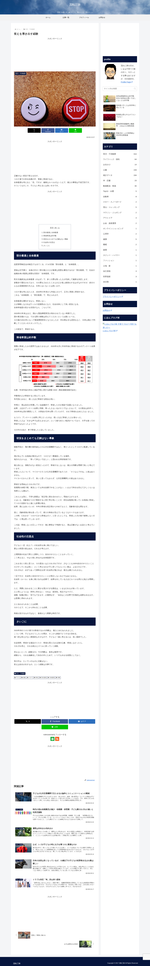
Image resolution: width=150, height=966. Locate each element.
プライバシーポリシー (112, 297)
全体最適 (51, 677)
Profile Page (126, 82)
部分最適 (43, 677)
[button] (135, 88)
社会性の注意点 (49, 242)
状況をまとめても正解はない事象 (55, 239)
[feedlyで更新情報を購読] (52, 739)
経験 (24, 677)
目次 (52, 228)
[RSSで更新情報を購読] (57, 739)
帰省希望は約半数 (49, 236)
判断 (59, 677)
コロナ (30, 677)
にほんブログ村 (109, 331)
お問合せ (106, 310)
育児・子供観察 (20, 673)
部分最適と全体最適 (50, 232)
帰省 (37, 677)
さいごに (46, 245)
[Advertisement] (55, 54)
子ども (18, 677)
